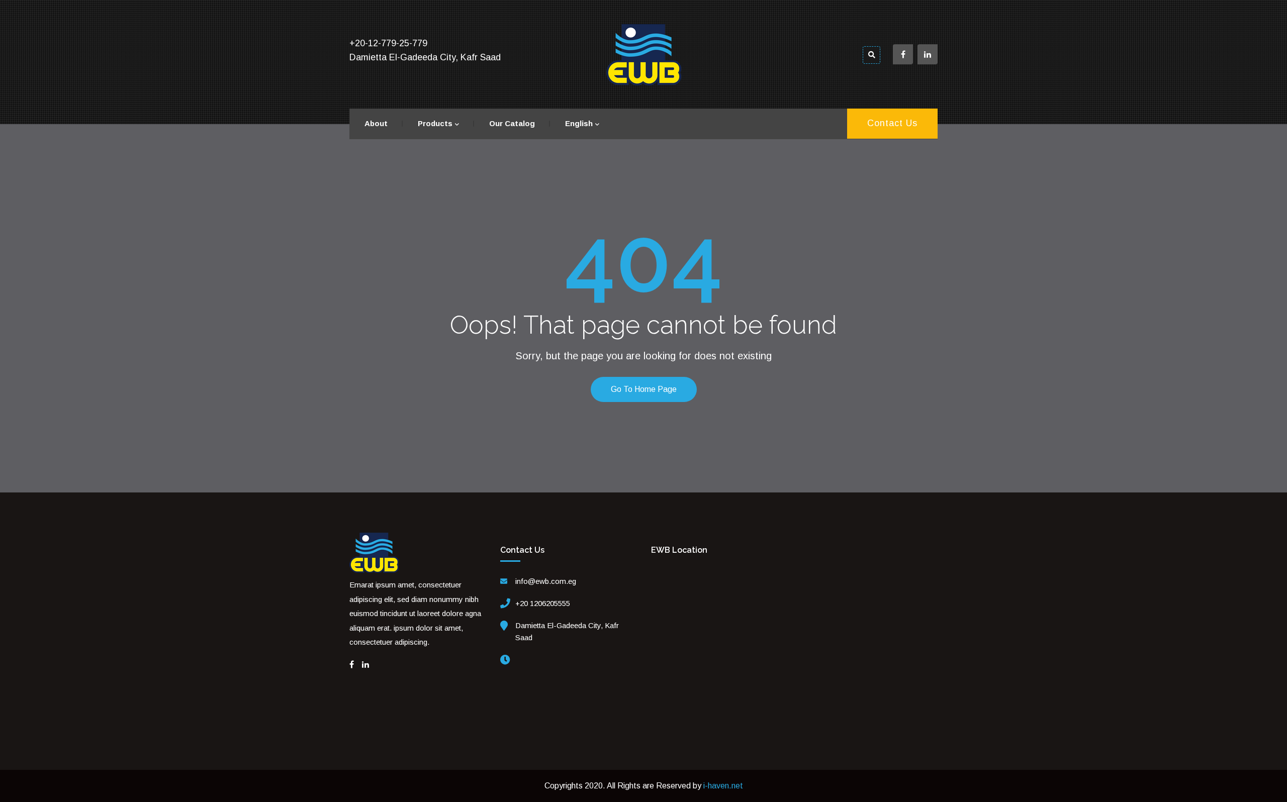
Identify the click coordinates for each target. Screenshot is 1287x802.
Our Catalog (512, 123)
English (579, 123)
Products (435, 123)
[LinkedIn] (365, 664)
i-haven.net (723, 785)
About (376, 123)
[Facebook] (351, 664)
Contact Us (892, 123)
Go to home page (644, 389)
